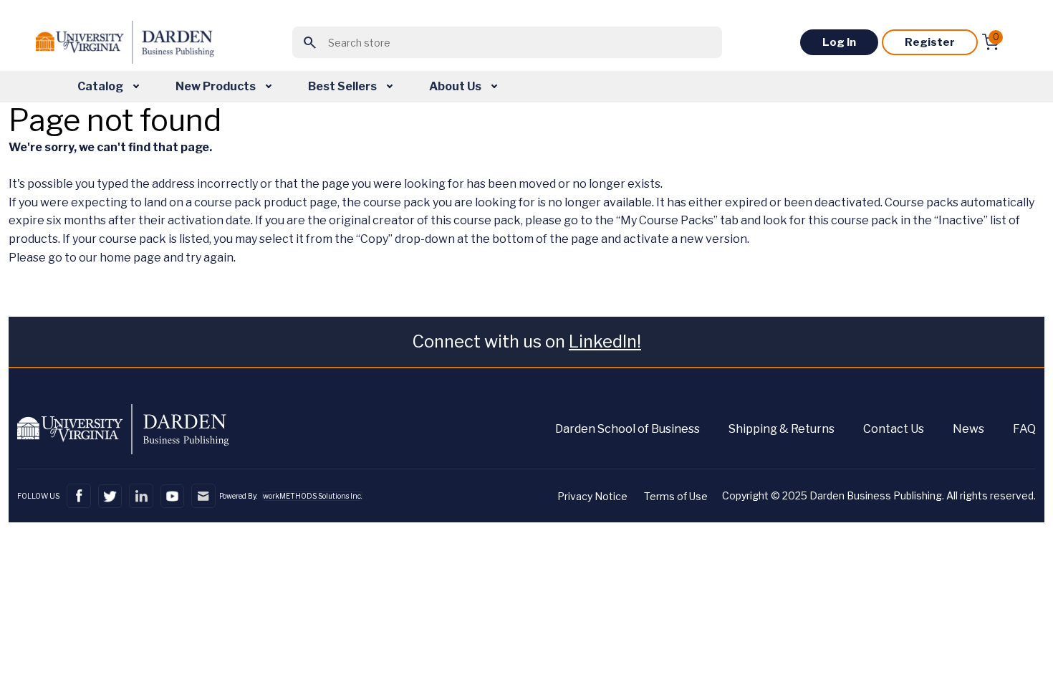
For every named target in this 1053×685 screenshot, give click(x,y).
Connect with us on (526, 341)
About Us (456, 86)
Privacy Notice (592, 496)
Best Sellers (343, 86)
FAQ (1024, 429)
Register (930, 42)
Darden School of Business (627, 429)
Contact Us (893, 429)
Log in (839, 42)
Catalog (101, 86)
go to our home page (104, 257)
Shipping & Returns (782, 429)
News (968, 429)
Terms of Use (676, 496)
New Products (217, 86)
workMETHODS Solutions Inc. (312, 496)
